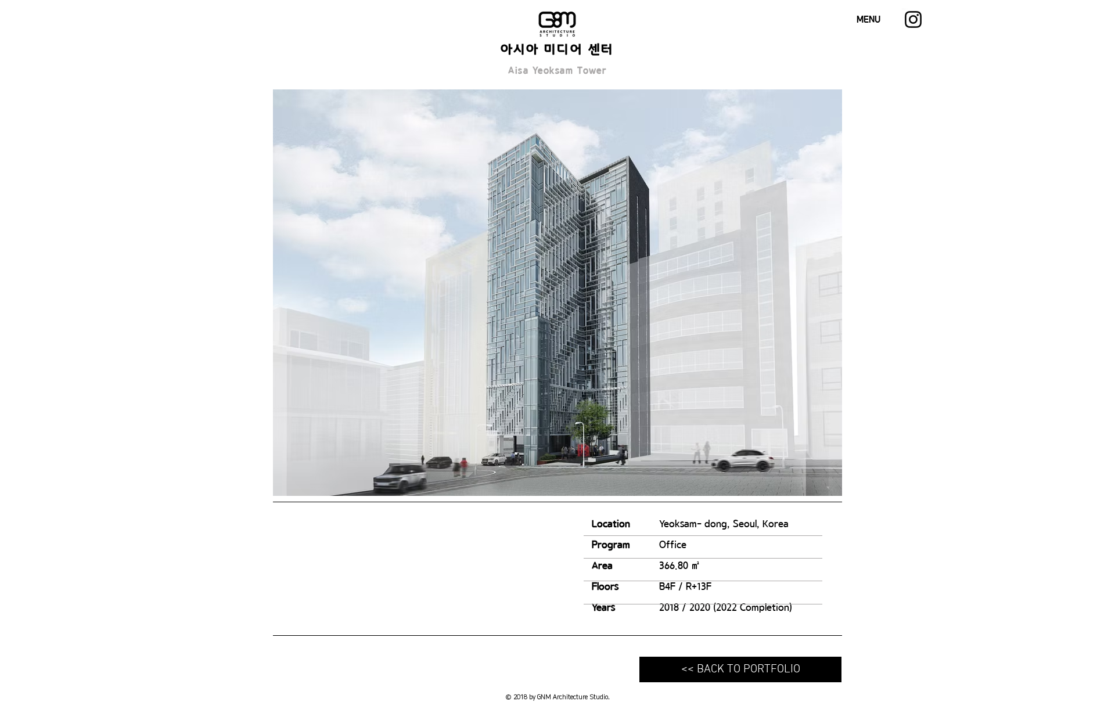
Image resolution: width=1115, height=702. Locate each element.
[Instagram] (913, 19)
